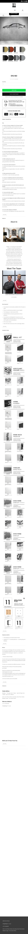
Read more (4, 214)
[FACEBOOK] (21, 1)
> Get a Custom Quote (14, 94)
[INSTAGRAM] (25, 1)
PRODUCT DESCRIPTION (6, 119)
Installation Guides (5, 330)
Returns (3, 647)
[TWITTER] (22, 1)
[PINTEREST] (24, 1)
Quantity (4, 81)
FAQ (3, 123)
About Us (4, 218)
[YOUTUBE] (26, 1)
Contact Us (4, 685)
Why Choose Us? (5, 304)
